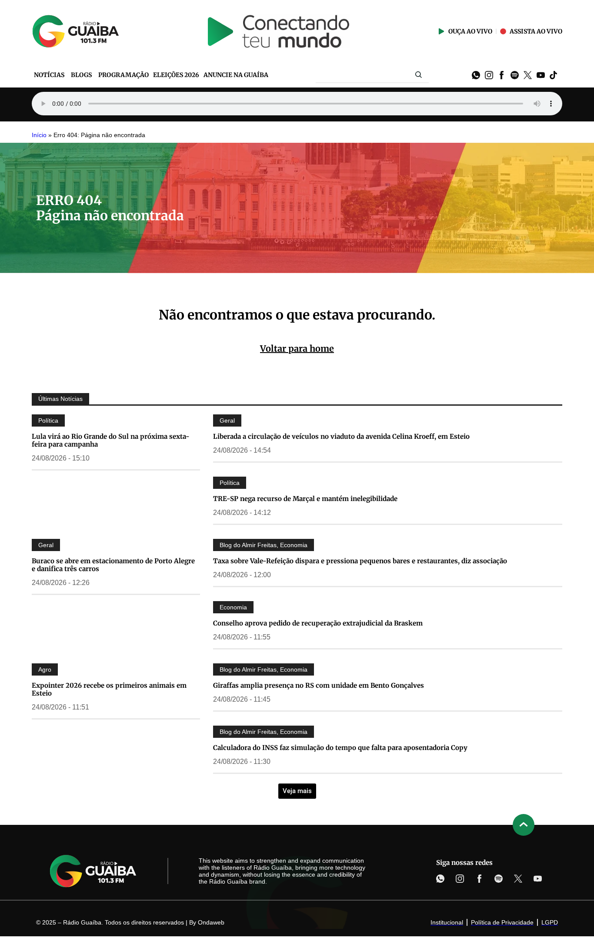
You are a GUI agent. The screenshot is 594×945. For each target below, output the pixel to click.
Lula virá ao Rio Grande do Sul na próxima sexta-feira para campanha (111, 440)
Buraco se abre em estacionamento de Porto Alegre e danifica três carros (113, 565)
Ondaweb (211, 922)
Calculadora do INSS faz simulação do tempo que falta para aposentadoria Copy (340, 747)
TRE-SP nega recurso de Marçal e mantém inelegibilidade (305, 498)
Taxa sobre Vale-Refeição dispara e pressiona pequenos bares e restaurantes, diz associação (360, 561)
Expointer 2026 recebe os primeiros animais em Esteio (109, 689)
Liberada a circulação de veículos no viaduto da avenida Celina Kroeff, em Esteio (341, 436)
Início (39, 135)
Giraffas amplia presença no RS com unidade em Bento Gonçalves (318, 685)
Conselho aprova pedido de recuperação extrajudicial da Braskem (318, 623)
